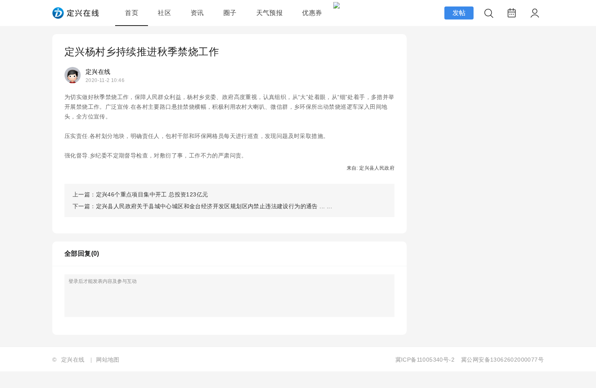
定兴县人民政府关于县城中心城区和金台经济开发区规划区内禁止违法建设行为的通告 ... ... (214, 206)
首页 (131, 12)
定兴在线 (98, 71)
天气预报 (269, 12)
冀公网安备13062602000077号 (502, 359)
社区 (164, 12)
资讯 (197, 12)
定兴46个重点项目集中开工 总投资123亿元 (152, 194)
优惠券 (312, 12)
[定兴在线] (75, 16)
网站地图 (108, 359)
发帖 (459, 12)
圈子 (230, 12)
